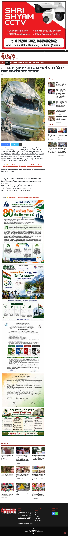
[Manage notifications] (65, 533)
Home (36, 512)
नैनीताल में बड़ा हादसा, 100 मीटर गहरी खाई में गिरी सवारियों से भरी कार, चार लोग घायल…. (23, 493)
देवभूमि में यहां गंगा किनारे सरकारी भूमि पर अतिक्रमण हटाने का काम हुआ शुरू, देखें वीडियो (52, 150)
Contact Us (37, 516)
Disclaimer (37, 518)
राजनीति (20, 62)
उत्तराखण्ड (7, 62)
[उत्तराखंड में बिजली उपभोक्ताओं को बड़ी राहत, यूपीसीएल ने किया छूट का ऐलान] (62, 130)
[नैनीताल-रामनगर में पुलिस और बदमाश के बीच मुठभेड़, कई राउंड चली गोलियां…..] (7, 450)
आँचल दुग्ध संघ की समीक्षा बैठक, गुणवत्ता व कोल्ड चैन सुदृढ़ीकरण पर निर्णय (52, 136)
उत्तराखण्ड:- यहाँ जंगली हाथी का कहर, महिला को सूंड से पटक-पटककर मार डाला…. (7, 476)
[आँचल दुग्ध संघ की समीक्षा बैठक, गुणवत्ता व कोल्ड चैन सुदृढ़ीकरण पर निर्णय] (52, 130)
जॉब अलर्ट (43, 62)
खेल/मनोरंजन (25, 62)
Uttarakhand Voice (35, 530)
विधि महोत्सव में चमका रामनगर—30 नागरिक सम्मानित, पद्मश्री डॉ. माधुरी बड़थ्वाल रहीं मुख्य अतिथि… (62, 151)
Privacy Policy (38, 521)
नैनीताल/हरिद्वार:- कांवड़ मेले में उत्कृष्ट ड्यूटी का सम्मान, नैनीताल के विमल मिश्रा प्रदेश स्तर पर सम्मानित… (22, 476)
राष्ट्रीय (11, 62)
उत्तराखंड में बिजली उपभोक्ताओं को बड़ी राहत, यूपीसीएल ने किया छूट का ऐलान (62, 136)
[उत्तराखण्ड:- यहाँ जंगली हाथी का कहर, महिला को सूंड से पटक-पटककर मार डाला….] (7, 469)
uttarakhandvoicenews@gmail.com (26, 523)
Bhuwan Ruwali (6, 75)
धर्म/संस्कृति (38, 62)
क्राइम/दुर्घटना (32, 62)
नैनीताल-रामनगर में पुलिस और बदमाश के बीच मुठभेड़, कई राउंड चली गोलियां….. (7, 457)
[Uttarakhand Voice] (9, 56)
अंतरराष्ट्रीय (15, 62)
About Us (37, 514)
